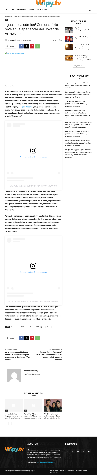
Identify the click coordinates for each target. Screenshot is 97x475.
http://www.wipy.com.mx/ (32, 374)
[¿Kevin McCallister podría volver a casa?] (69, 39)
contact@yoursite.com (46, 462)
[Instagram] (83, 451)
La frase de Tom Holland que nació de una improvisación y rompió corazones (78, 154)
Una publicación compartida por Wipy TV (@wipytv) (33, 186)
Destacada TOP (34, 327)
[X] (26, 46)
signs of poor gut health (73, 101)
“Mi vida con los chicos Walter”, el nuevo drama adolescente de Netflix (52, 416)
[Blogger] (67, 451)
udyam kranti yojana (72, 83)
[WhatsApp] (37, 46)
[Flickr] (78, 451)
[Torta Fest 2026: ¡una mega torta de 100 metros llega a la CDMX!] (69, 58)
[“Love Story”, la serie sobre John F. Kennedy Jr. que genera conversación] (33, 405)
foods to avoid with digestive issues (77, 140)
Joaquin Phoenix (25, 107)
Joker (43, 327)
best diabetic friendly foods (75, 131)
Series (49, 327)
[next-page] (10, 423)
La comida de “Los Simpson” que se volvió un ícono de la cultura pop (13, 416)
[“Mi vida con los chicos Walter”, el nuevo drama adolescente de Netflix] (53, 405)
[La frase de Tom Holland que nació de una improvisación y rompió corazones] (69, 47)
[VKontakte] (89, 451)
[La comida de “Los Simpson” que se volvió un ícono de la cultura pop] (14, 405)
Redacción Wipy (15, 40)
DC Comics (24, 327)
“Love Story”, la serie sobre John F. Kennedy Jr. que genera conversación (32, 416)
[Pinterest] (32, 46)
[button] (89, 10)
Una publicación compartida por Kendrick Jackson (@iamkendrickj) (38, 301)
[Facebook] (21, 46)
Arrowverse (14, 327)
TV (11, 16)
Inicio (7, 16)
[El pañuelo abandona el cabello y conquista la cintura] (69, 30)
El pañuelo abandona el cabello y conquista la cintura (82, 30)
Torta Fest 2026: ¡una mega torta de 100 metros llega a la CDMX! (83, 58)
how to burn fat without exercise (76, 92)
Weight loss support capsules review (78, 150)
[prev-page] (6, 423)
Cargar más (78, 66)
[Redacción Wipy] (6, 40)
